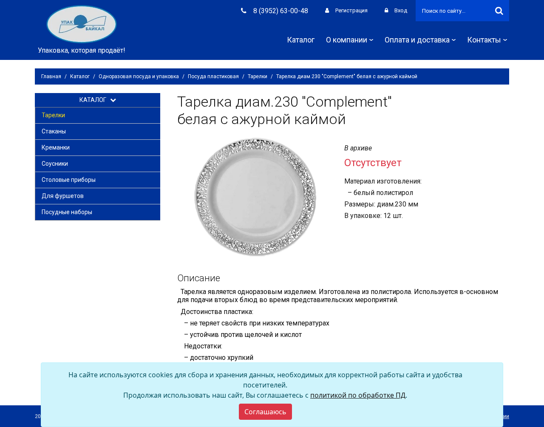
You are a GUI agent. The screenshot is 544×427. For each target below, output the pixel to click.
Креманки (56, 147)
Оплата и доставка (417, 39)
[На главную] (81, 24)
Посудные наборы (67, 212)
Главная (51, 76)
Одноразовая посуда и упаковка (139, 76)
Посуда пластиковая (213, 76)
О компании (346, 39)
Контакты (484, 39)
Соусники (55, 163)
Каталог (300, 39)
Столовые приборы (69, 179)
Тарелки (257, 76)
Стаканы (54, 131)
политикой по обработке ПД (357, 395)
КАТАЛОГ (94, 99)
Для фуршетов (63, 195)
